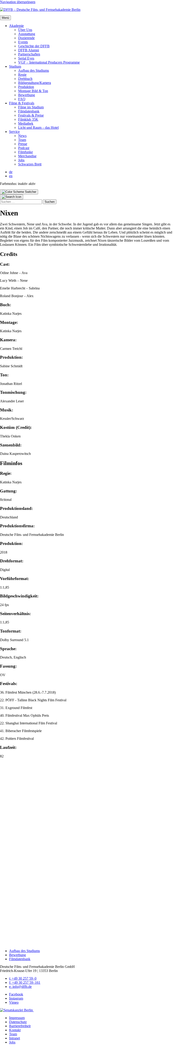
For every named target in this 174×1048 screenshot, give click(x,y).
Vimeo (14, 1002)
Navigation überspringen (17, 2)
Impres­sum (17, 1018)
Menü (5, 17)
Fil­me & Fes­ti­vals (21, 103)
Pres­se (22, 144)
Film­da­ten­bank (28, 111)
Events (23, 42)
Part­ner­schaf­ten (29, 54)
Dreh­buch (25, 79)
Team (22, 140)
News (22, 136)
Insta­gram (16, 998)
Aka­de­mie (16, 26)
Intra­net (14, 1038)
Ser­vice (14, 132)
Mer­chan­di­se (27, 156)
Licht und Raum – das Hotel (38, 127)
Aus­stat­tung (26, 34)
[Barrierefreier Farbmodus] (19, 191)
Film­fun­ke (25, 152)
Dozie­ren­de (26, 38)
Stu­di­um (15, 66)
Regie (22, 74)
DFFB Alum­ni (28, 50)
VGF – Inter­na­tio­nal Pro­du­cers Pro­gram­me (49, 62)
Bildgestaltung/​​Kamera (34, 83)
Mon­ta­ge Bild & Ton (33, 91)
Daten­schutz (18, 1022)
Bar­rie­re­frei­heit (20, 1026)
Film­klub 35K (28, 119)
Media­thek (25, 123)
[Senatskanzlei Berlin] (17, 1010)
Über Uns (25, 30)
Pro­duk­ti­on (26, 87)
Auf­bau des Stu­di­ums (33, 70)
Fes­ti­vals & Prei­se (31, 115)
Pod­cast (23, 148)
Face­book (16, 994)
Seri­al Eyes (26, 58)
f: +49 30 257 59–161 (24, 982)
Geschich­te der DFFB (34, 46)
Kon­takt (15, 1030)
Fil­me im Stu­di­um (31, 107)
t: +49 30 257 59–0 (22, 978)
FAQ (21, 99)
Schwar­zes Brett (29, 164)
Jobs (21, 160)
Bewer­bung (26, 95)
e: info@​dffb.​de (20, 986)
